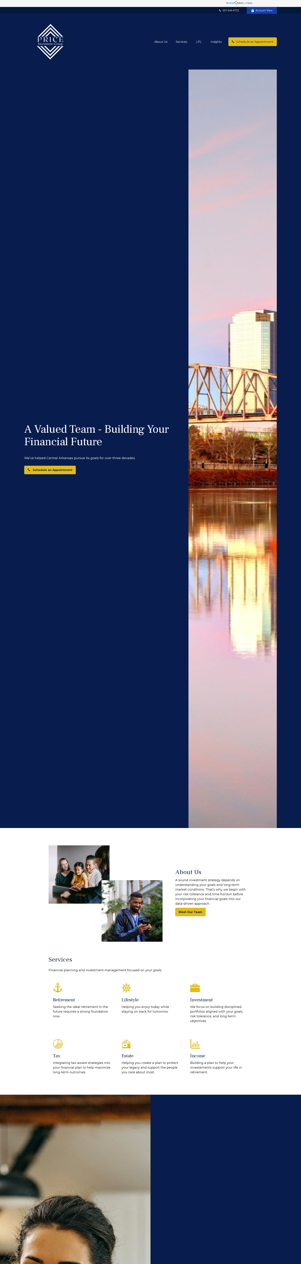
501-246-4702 (231, 10)
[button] (161, 41)
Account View (264, 10)
